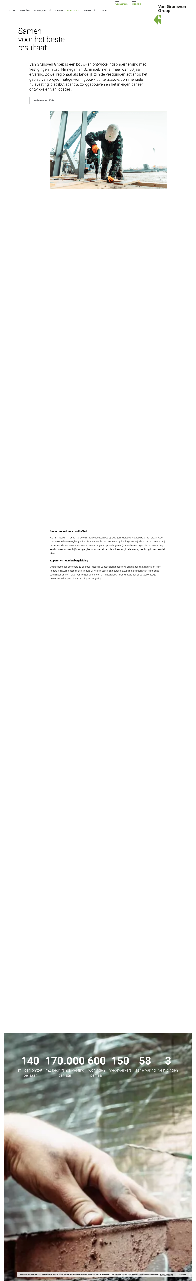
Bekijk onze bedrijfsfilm (44, 100)
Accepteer (182, 1274)
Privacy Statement (166, 1274)
